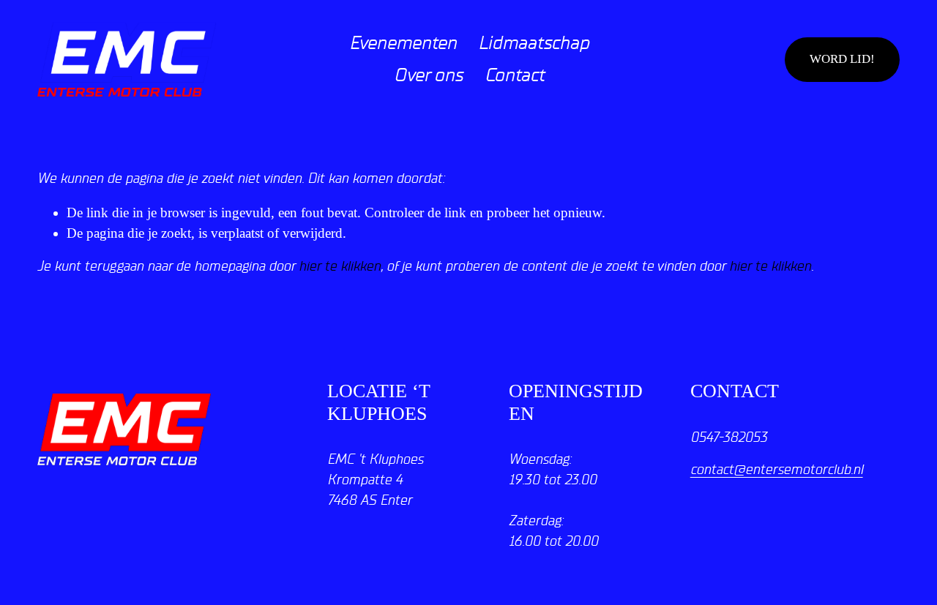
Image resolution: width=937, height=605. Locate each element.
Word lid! (842, 59)
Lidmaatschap (533, 43)
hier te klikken (340, 266)
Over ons (428, 75)
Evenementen (403, 43)
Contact (515, 75)
